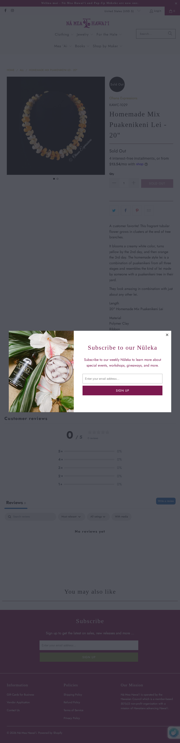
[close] (167, 335)
